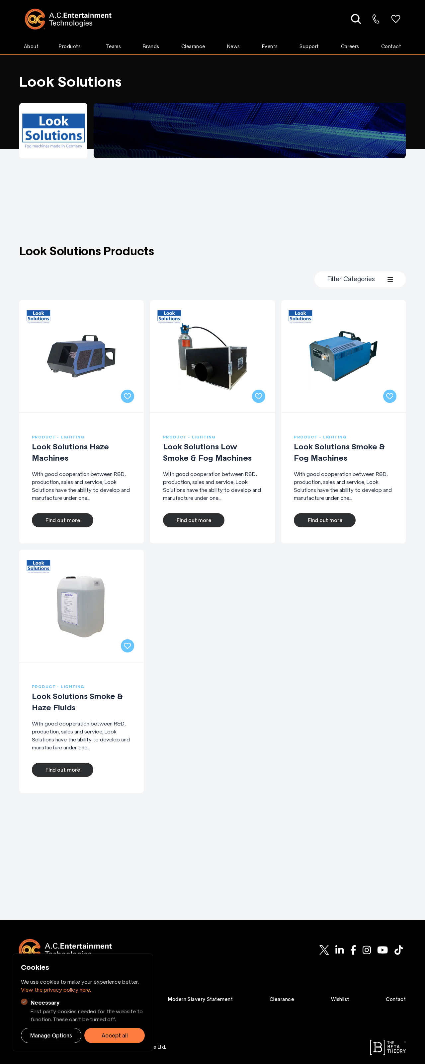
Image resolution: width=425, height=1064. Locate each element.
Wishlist (340, 999)
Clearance (193, 46)
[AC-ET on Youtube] (382, 950)
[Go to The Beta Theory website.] (388, 1047)
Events (270, 46)
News (233, 46)
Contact (391, 46)
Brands (151, 46)
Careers (350, 46)
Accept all (115, 1035)
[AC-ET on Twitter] (324, 950)
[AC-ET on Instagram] (366, 950)
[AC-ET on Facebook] (353, 950)
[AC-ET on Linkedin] (339, 950)
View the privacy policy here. (56, 989)
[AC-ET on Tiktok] (398, 950)
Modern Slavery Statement (200, 999)
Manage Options (51, 1035)
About (31, 46)
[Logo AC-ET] (73, 19)
